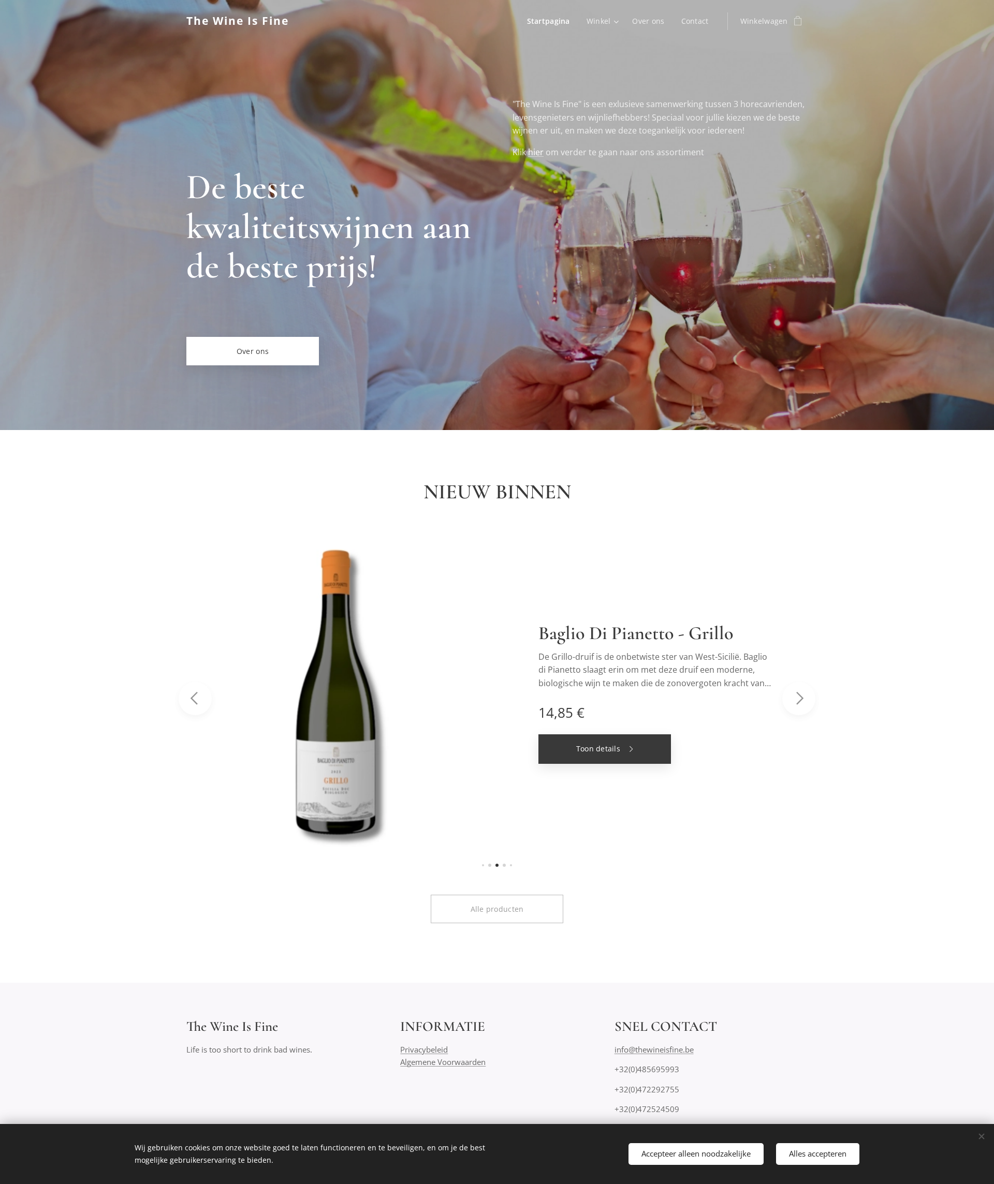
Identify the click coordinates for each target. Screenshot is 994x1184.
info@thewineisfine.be (654, 1049)
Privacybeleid (424, 1049)
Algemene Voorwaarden (443, 1062)
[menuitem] (551, 21)
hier (536, 152)
